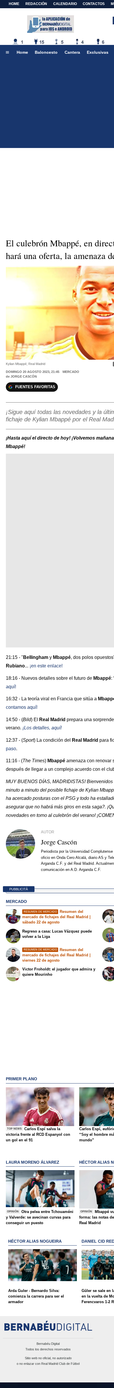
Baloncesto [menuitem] (46, 52)
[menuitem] (7, 52)
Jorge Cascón (24, 376)
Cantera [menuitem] (72, 52)
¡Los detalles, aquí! (42, 727)
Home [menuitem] (22, 52)
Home (14, 4)
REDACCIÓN (36, 4)
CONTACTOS (94, 4)
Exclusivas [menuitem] (97, 52)
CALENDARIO (65, 4)
